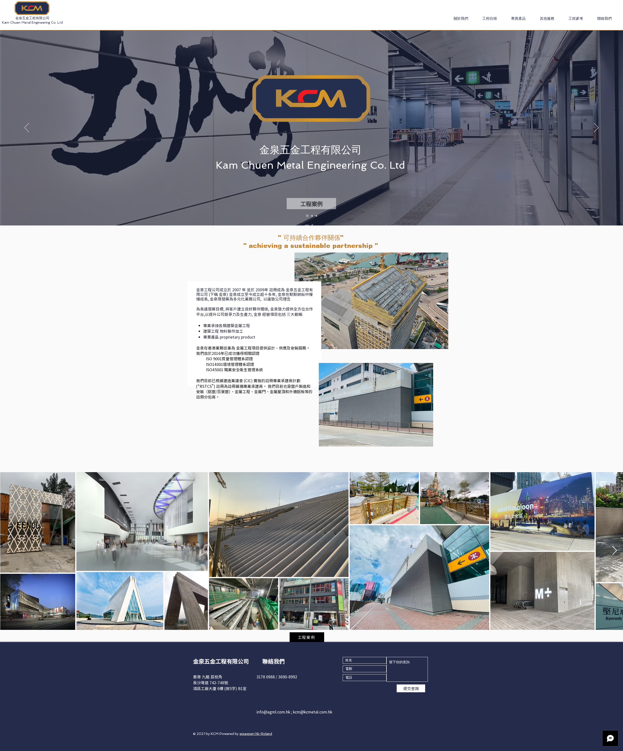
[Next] (596, 128)
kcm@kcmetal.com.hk (312, 712)
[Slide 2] (316, 215)
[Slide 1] (312, 216)
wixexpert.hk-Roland (255, 734)
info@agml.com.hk (273, 712)
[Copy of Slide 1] (307, 215)
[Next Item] (614, 551)
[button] (489, 18)
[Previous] (26, 128)
